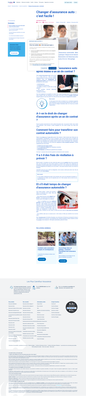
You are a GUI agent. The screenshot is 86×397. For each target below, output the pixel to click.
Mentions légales (31, 345)
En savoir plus (14, 53)
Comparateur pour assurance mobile (29, 335)
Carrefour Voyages (54, 308)
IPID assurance (40, 332)
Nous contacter (40, 306)
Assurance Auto (15, 6)
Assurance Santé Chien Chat (14, 318)
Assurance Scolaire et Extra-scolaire (15, 308)
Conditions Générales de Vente (41, 345)
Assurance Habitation (13, 303)
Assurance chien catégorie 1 (28, 303)
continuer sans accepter (35, 41)
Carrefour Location (54, 310)
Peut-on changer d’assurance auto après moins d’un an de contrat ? (17, 26)
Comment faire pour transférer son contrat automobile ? (17, 33)
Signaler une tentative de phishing (43, 310)
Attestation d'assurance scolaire (29, 325)
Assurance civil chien (27, 308)
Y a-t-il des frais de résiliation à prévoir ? (16, 35)
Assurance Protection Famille (14, 320)
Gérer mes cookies (45, 346)
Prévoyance (41, 2)
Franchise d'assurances (41, 325)
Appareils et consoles (49, 2)
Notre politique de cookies (36, 346)
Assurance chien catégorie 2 (28, 306)
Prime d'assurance (40, 323)
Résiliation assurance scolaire (28, 333)
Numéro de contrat (40, 314)
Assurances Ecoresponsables (42, 334)
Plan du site (52, 346)
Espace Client (39, 303)
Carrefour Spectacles (55, 312)
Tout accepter (52, 68)
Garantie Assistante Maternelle (14, 340)
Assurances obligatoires (41, 330)
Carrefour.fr (53, 303)
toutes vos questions (23, 6)
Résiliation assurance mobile (28, 338)
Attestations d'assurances (42, 321)
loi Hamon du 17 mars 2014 (47, 137)
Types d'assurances (41, 319)
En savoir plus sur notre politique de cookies (42, 64)
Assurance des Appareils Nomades (15, 312)
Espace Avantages (40, 338)
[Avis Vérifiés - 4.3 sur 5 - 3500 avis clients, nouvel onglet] (71, 307)
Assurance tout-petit (12, 338)
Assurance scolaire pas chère (28, 323)
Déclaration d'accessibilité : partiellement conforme (18, 345)
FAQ (38, 308)
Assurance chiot (12, 327)
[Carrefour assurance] (11, 2)
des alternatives (58, 385)
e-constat (39, 219)
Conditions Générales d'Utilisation (54, 345)
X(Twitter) (52, 22)
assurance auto (42, 217)
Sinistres (38, 312)
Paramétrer (44, 68)
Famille (31, 2)
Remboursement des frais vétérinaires (30, 321)
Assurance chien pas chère (28, 312)
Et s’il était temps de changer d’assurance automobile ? (16, 38)
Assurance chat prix (26, 314)
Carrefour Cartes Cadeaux (56, 314)
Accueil (9, 6)
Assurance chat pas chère (27, 319)
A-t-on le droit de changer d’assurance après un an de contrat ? (16, 30)
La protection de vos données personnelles (68, 345)
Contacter (40, 22)
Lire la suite (41, 259)
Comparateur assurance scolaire (29, 331)
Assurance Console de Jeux (14, 310)
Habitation (18, 2)
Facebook (46, 22)
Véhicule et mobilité (25, 2)
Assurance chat (11, 322)
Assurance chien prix (27, 310)
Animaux (36, 2)
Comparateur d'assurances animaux (44, 336)
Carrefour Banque (54, 306)
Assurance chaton (12, 329)
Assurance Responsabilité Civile (43, 327)
